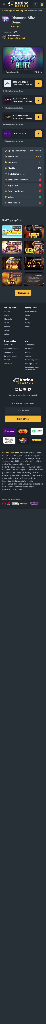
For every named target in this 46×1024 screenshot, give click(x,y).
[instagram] (17, 389)
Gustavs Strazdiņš (16, 37)
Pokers (27, 327)
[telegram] (29, 389)
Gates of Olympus (11, 348)
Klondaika (8, 319)
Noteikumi (29, 356)
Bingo (27, 319)
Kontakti (28, 352)
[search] (35, 4)
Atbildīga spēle (31, 364)
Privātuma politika (32, 360)
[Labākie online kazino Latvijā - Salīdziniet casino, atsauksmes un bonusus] (18, 4)
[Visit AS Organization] (8, 503)
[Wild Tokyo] (38, 100)
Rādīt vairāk (23, 293)
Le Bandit (8, 364)
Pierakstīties (23, 419)
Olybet (6, 315)
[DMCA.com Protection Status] (20, 503)
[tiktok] (25, 389)
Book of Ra (8, 345)
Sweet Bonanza (10, 356)
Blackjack (28, 323)
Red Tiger (15, 26)
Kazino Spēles (20, 10)
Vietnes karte (30, 345)
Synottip (7, 330)
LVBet (6, 334)
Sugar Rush (8, 352)
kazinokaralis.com (10, 452)
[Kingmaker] (38, 133)
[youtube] (21, 389)
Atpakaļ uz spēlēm (12, 72)
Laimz (6, 323)
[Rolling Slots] (38, 117)
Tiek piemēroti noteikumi (14, 91)
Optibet (7, 311)
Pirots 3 (7, 360)
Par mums (29, 348)
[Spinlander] (38, 83)
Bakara (27, 315)
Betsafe (7, 327)
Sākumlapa (7, 10)
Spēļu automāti (31, 311)
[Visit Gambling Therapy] (34, 503)
